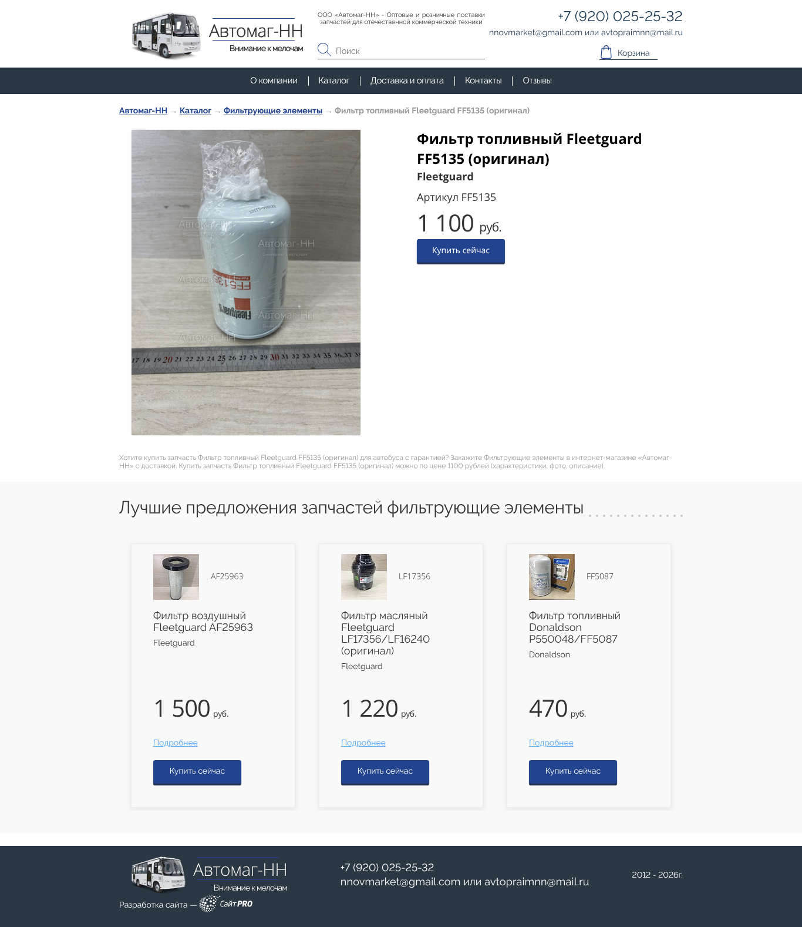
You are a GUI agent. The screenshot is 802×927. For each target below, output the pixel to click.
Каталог (334, 80)
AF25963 (227, 577)
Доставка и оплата (407, 80)
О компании (273, 80)
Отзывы (537, 80)
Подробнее (175, 743)
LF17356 (414, 577)
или (465, 882)
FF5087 (600, 577)
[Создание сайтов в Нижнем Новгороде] (225, 905)
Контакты (483, 80)
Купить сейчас (461, 250)
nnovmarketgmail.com (401, 882)
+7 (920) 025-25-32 (387, 868)
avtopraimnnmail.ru (536, 882)
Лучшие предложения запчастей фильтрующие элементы (351, 508)
